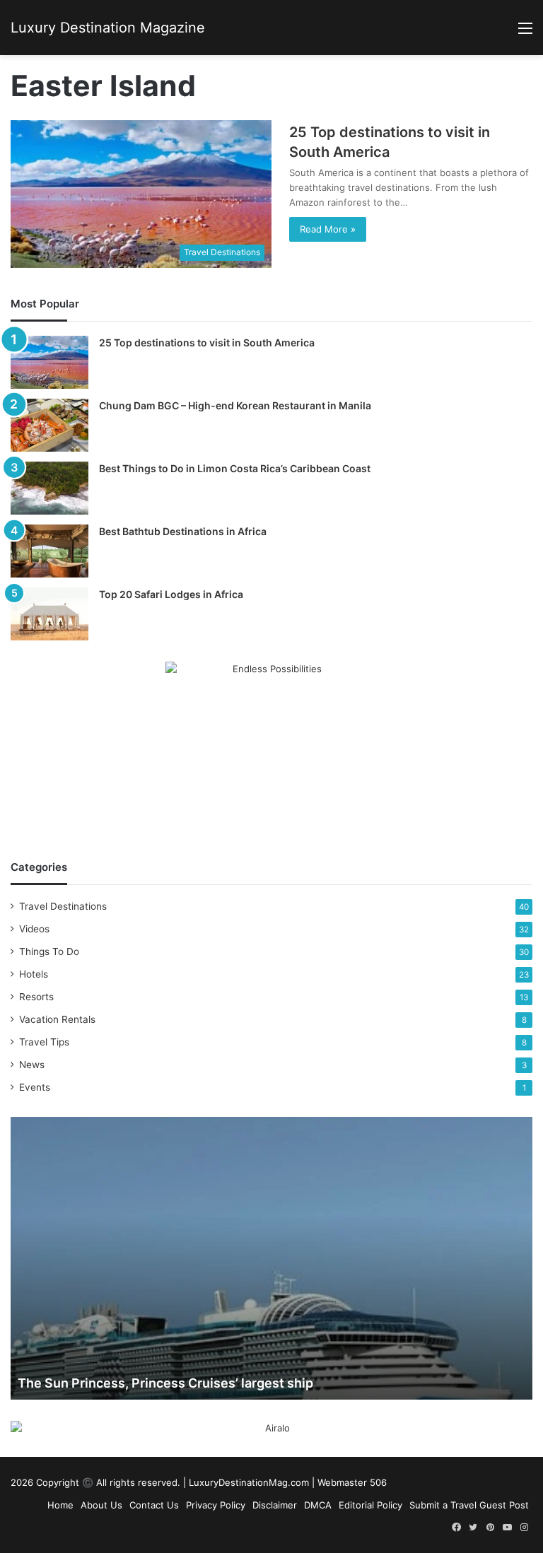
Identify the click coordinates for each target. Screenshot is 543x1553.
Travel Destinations (63, 906)
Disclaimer (274, 1505)
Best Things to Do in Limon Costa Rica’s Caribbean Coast (234, 468)
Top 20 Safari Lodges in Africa (171, 594)
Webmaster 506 (352, 1482)
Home (60, 1505)
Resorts (36, 996)
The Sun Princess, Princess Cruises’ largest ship (165, 1383)
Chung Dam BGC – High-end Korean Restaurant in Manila (235, 405)
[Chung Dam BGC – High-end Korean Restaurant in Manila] (49, 425)
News (32, 1064)
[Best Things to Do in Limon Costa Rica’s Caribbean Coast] (49, 488)
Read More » (328, 229)
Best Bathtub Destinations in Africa (183, 531)
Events (34, 1087)
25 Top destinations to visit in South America (207, 342)
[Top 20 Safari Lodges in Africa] (49, 613)
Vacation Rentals (57, 1019)
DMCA (318, 1505)
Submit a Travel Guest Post (469, 1505)
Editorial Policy (370, 1505)
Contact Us (154, 1505)
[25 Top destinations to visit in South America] (49, 362)
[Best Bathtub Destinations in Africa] (49, 551)
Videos (34, 928)
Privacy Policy (215, 1505)
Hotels (33, 974)
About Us (101, 1505)
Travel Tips (44, 1042)
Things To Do (49, 951)
